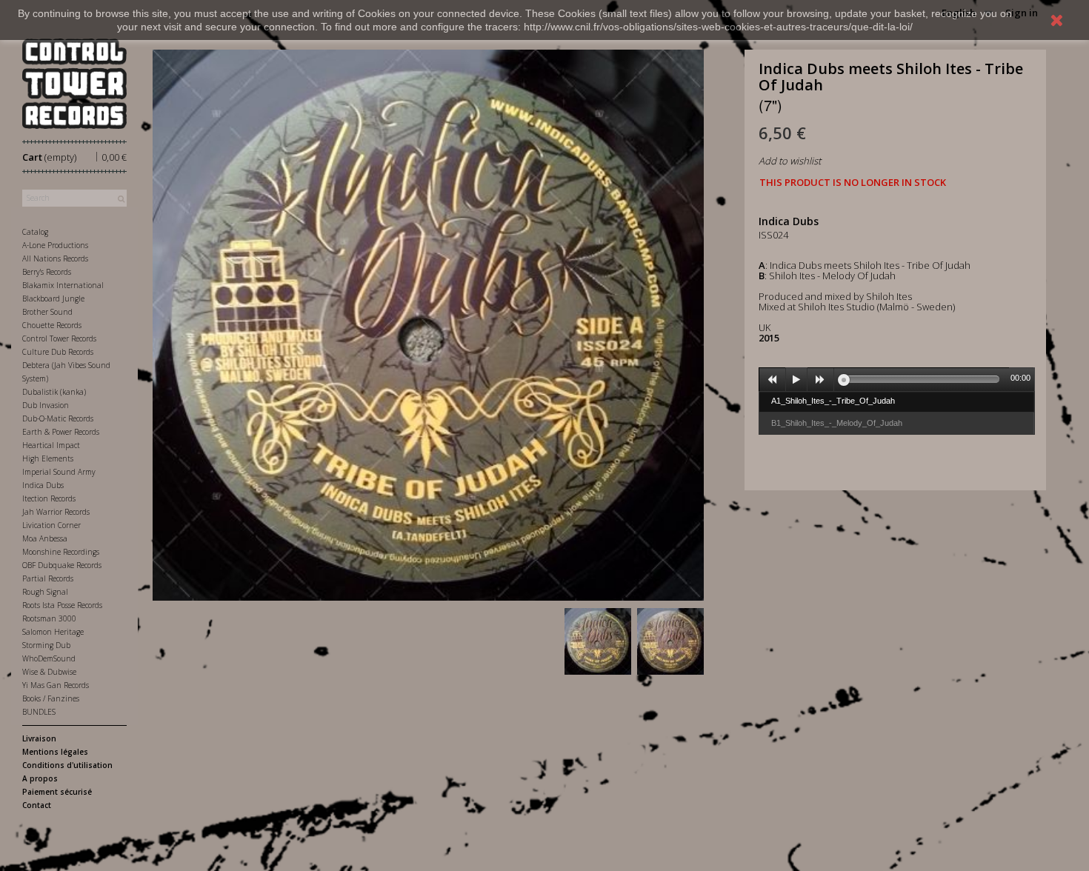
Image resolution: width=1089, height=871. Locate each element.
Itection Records (49, 498)
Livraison (39, 738)
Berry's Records (46, 272)
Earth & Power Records (60, 432)
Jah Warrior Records (56, 512)
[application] (897, 379)
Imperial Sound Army (59, 472)
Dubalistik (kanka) (54, 392)
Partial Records (47, 578)
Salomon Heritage (53, 632)
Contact (36, 805)
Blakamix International (63, 285)
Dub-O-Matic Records (57, 418)
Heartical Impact (51, 445)
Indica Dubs (43, 485)
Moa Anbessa (44, 538)
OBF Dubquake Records (61, 565)
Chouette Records (51, 325)
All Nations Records (55, 258)
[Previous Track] (772, 380)
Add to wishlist (790, 160)
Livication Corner (51, 525)
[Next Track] (820, 380)
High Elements (47, 458)
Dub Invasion (45, 405)
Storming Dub (46, 645)
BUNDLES (39, 712)
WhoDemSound (49, 658)
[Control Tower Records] (74, 84)
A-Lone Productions (55, 245)
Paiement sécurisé (57, 792)
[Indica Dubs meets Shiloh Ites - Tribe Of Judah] (598, 641)
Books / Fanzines (50, 698)
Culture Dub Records (57, 352)
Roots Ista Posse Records (62, 605)
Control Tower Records (59, 338)
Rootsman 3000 (49, 618)
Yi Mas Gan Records (55, 685)
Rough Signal (45, 592)
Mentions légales (55, 752)
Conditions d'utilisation (67, 765)
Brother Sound (47, 312)
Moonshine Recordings (60, 552)
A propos (40, 778)
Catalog (35, 232)
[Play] (796, 380)
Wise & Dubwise (49, 672)
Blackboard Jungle (53, 298)
